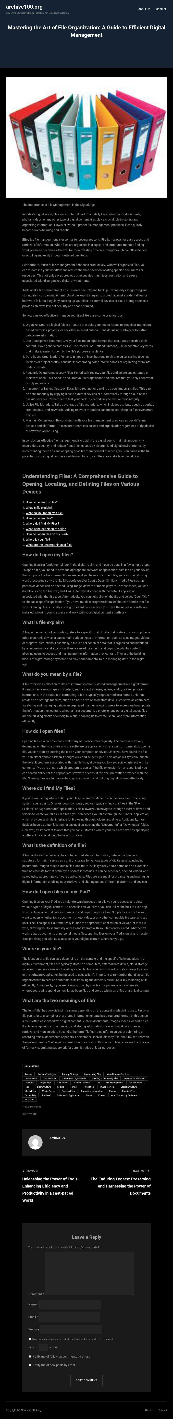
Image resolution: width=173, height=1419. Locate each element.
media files (30, 1091)
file (98, 1082)
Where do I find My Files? (42, 523)
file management (114, 1082)
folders (60, 1087)
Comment (36, 1294)
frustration (88, 1087)
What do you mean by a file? (44, 513)
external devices (82, 1082)
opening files (68, 1091)
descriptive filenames (135, 1078)
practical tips (128, 1091)
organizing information (92, 1091)
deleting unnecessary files (105, 1078)
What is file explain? (39, 507)
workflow (29, 1099)
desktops (29, 1082)
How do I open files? (39, 518)
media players (49, 1091)
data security (49, 1078)
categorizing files (92, 1074)
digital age (45, 1082)
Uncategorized (32, 1066)
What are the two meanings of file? (49, 545)
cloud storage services (118, 1074)
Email (33, 1317)
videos (101, 1095)
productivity (30, 1095)
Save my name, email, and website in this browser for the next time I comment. (73, 1339)
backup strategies (47, 1074)
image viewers (107, 1087)
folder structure (43, 1087)
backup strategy (70, 1074)
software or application (68, 1095)
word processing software (124, 1095)
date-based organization (74, 1078)
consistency (31, 1078)
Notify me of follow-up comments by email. (61, 1356)
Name (33, 1304)
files (27, 1087)
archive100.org (24, 7)
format (73, 1087)
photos (112, 1091)
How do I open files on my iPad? (47, 534)
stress (89, 1095)
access (28, 1074)
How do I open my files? (42, 502)
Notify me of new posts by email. (54, 1365)
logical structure (129, 1087)
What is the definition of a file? (46, 529)
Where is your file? (38, 539)
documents (62, 1082)
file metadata (135, 1082)
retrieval (46, 1095)
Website (33, 1329)
